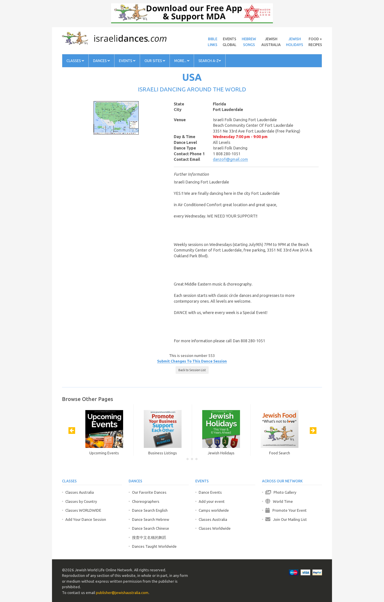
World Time (281, 501)
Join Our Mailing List (288, 519)
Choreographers (145, 501)
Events (126, 61)
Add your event (212, 501)
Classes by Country (81, 501)
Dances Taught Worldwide (154, 546)
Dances (100, 61)
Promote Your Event (288, 510)
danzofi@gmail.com (230, 159)
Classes (74, 61)
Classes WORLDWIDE (83, 510)
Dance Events (210, 492)
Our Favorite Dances (149, 492)
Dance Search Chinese (150, 528)
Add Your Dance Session (85, 519)
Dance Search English (150, 510)
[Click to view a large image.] (116, 117)
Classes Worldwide (215, 528)
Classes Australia (79, 492)
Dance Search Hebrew (150, 519)
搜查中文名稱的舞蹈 (149, 537)
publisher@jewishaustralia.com (122, 592)
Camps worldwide (214, 510)
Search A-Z (208, 61)
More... (180, 61)
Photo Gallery (283, 492)
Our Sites (153, 61)
